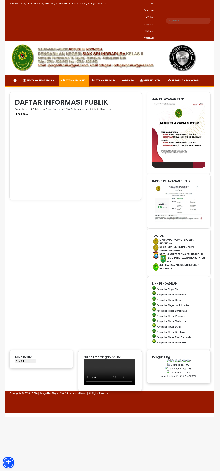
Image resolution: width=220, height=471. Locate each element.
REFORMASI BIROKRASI (185, 80)
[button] (8, 463)
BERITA (129, 80)
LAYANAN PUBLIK (74, 80)
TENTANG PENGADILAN (40, 80)
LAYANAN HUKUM (104, 80)
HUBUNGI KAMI (152, 80)
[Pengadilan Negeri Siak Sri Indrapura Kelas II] (110, 58)
